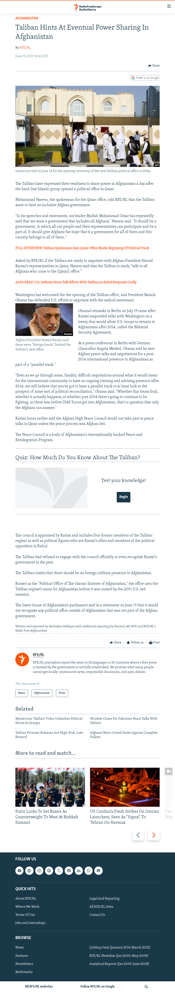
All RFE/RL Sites (101, 907)
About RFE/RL (25, 898)
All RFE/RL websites (39, 986)
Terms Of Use (25, 915)
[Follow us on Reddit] (29, 871)
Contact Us (97, 915)
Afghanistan (26, 18)
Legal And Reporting (104, 898)
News (19, 948)
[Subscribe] (98, 871)
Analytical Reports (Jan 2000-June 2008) (119, 964)
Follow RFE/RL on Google (97, 986)
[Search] (146, 986)
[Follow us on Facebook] (69, 871)
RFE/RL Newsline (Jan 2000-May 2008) (118, 956)
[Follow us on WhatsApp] (89, 871)
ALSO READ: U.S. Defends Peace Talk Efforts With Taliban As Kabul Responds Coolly (76, 282)
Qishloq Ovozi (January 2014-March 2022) (119, 948)
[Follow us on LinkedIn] (79, 871)
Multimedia (24, 972)
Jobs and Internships (30, 923)
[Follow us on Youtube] (19, 871)
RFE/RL (25, 48)
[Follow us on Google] (49, 871)
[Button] (154, 66)
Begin (123, 497)
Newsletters (24, 964)
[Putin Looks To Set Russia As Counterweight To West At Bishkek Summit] (50, 787)
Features (21, 956)
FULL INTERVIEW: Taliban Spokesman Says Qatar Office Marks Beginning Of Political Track (82, 248)
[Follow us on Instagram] (39, 871)
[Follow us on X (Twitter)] (59, 871)
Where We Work (27, 907)
